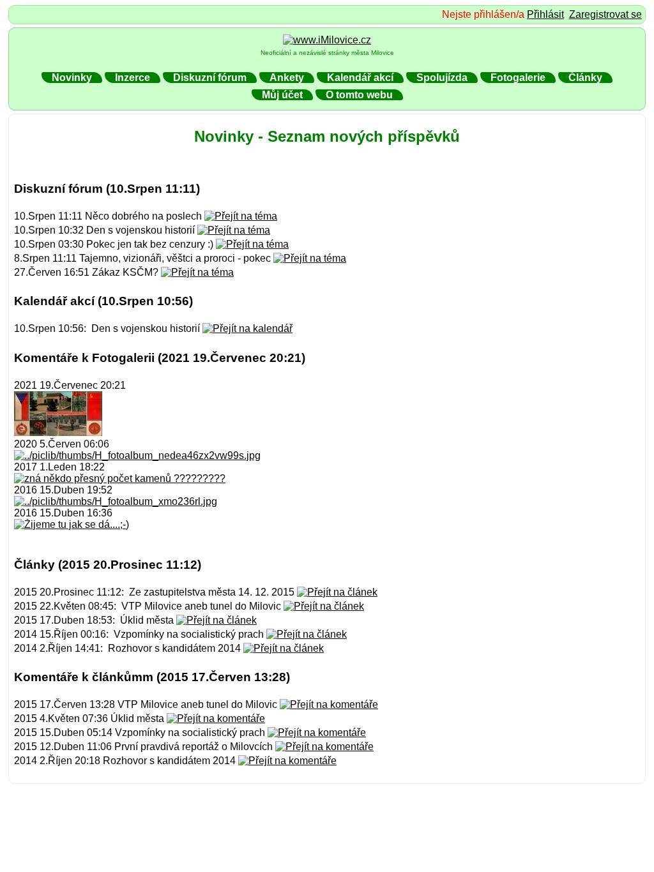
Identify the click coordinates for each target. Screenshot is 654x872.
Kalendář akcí (360, 77)
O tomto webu (359, 94)
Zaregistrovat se (605, 14)
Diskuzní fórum (210, 77)
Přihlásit (545, 14)
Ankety (287, 77)
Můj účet (282, 94)
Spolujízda (442, 77)
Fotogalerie (517, 77)
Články (585, 77)
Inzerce (132, 77)
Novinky (72, 77)
